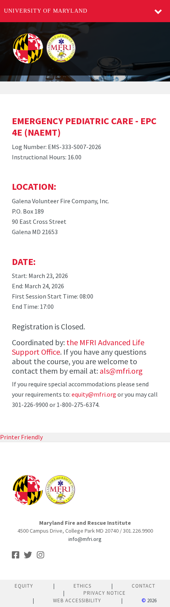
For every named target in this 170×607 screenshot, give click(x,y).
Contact (143, 585)
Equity (24, 585)
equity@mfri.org (94, 394)
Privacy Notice (104, 593)
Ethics (82, 585)
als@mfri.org (121, 371)
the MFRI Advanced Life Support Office (78, 347)
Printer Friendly (21, 437)
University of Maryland (45, 11)
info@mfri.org (85, 539)
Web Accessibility (77, 600)
